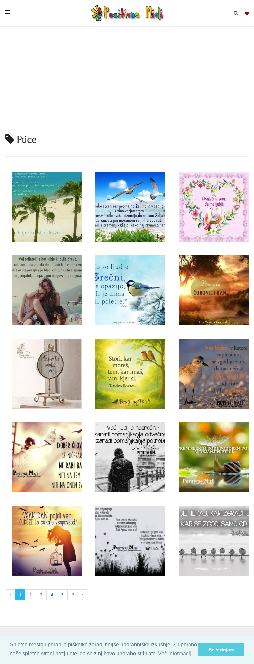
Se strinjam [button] (221, 649)
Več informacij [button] (174, 653)
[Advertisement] (127, 82)
